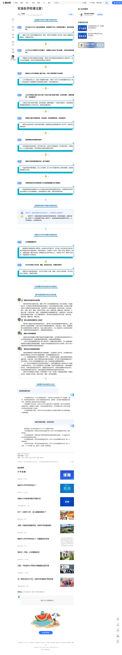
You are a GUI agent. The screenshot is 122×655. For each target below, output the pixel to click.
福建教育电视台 (22, 586)
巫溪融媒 (20, 479)
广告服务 (48, 642)
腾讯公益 (58, 642)
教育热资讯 (20, 519)
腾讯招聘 (53, 642)
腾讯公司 (44, 649)
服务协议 (33, 642)
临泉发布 (20, 492)
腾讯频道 (69, 642)
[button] (100, 14)
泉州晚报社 (20, 572)
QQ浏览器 (63, 642)
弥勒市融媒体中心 (22, 505)
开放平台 (43, 642)
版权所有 (48, 649)
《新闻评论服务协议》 (40, 592)
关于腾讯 (20, 642)
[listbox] (46, 527)
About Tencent (26, 642)
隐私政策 (38, 642)
